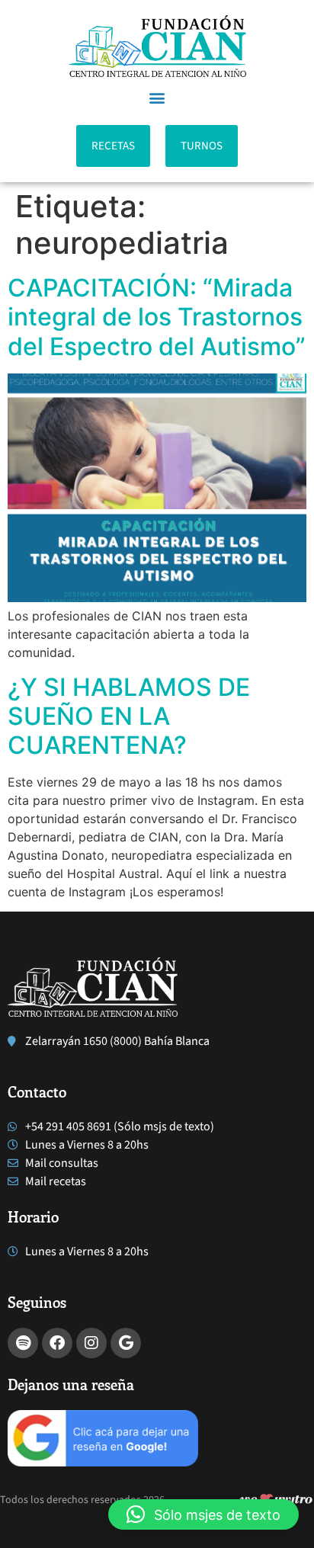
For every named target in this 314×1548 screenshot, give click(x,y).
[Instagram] (91, 1343)
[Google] (126, 1343)
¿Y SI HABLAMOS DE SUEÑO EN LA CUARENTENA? (129, 716)
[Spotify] (23, 1343)
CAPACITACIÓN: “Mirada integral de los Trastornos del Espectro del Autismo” (157, 317)
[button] (157, 97)
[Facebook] (57, 1343)
